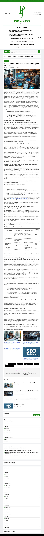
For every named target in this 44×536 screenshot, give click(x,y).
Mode (6, 439)
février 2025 (7, 503)
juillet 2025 (7, 494)
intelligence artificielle (28, 364)
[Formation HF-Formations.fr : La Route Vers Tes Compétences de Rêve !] (31, 352)
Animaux (6, 426)
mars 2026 (7, 476)
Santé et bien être (8, 441)
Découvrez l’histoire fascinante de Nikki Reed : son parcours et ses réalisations (20, 31)
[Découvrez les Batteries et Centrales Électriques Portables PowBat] (31, 336)
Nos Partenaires (24, 44)
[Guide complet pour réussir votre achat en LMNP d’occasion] (12, 336)
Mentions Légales (14, 44)
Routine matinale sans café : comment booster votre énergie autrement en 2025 (19, 458)
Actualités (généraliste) (9, 421)
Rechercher (6, 413)
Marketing (6, 435)
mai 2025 (6, 498)
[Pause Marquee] (39, 51)
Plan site (31, 44)
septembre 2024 (8, 514)
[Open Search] (38, 37)
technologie (36, 364)
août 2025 (6, 492)
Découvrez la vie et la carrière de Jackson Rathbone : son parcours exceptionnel (21, 35)
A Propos (19, 27)
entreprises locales (11, 364)
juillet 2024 (7, 518)
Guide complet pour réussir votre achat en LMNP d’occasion (16, 448)
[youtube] (9, 13)
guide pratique (20, 364)
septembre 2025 (8, 489)
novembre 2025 (7, 485)
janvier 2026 (7, 481)
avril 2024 (6, 525)
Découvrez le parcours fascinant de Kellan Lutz (22, 41)
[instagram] (5, 13)
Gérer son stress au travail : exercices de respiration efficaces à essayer (20, 51)
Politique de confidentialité (21, 47)
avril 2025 (6, 500)
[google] (8, 13)
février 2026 (7, 478)
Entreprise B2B (7, 430)
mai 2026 (6, 472)
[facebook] (4, 13)
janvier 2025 (7, 505)
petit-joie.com (22, 21)
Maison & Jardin (8, 432)
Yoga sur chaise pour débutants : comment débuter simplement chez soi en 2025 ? (20, 455)
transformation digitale (9, 366)
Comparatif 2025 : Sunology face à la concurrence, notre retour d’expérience (21, 398)
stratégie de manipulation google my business (18, 198)
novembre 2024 (7, 509)
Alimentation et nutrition (9, 424)
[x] (6, 13)
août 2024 (6, 516)
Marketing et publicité (9, 437)
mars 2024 (7, 527)
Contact (25, 27)
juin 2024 (6, 520)
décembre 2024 (7, 507)
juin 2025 (6, 496)
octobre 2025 (7, 487)
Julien (6, 67)
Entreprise (7, 60)
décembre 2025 (7, 483)
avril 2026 (6, 474)
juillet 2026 (7, 470)
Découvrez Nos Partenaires (9, 531)
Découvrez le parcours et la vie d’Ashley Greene (22, 38)
